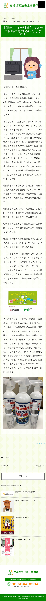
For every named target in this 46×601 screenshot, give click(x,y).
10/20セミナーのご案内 (23, 539)
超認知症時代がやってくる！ (25, 501)
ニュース (7, 457)
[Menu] (41, 4)
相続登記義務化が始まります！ (12, 485)
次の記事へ (39, 466)
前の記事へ (6, 466)
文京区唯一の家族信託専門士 (25, 492)
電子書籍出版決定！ (22, 517)
